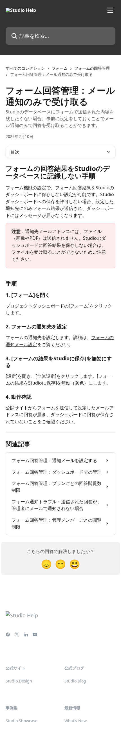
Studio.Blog (75, 681)
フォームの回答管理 (92, 68)
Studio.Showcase (21, 720)
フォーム (60, 68)
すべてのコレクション (25, 68)
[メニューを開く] (110, 10)
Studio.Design (19, 681)
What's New (75, 720)
